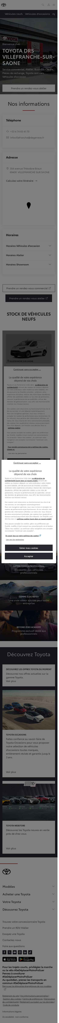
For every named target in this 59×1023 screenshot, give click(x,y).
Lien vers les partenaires (15, 539)
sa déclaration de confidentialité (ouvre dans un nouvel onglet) (25, 479)
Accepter (28, 556)
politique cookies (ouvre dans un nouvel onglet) (34, 519)
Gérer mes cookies (28, 548)
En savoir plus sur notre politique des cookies (22, 535)
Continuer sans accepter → (27, 462)
